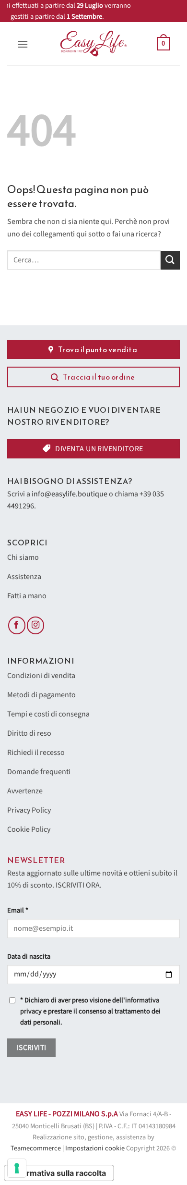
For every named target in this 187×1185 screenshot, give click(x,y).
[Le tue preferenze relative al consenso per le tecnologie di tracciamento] (17, 1168)
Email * (17, 910)
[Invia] (170, 260)
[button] (22, 44)
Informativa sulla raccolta (59, 1173)
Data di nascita (28, 956)
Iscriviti (32, 1047)
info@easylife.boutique (69, 494)
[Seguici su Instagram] (35, 625)
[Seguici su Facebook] (16, 625)
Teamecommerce (36, 1148)
